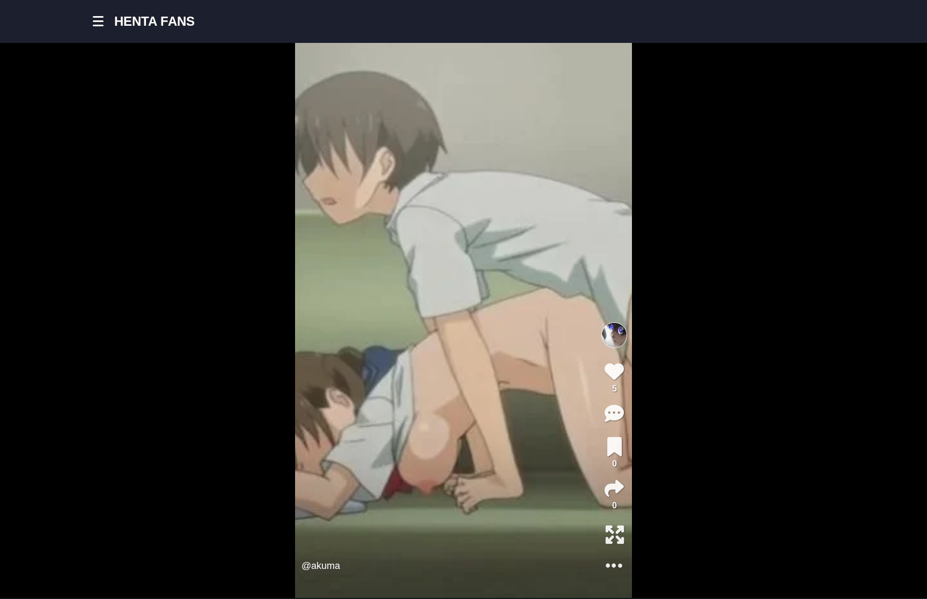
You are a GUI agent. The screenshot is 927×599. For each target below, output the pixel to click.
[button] (103, 21)
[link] (614, 446)
